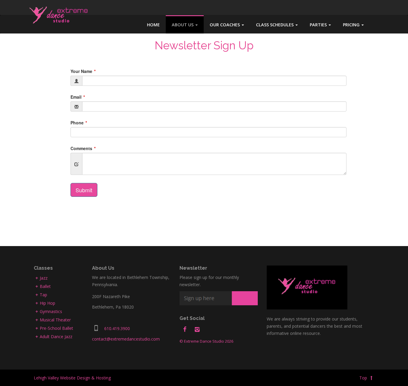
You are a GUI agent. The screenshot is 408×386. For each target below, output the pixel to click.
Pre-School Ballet (56, 328)
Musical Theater (55, 320)
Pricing (352, 25)
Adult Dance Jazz (56, 336)
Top (363, 378)
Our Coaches (225, 25)
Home (153, 25)
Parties (319, 25)
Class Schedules (275, 25)
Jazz (43, 278)
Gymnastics (51, 311)
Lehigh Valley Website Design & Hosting (72, 378)
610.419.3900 (117, 328)
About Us (183, 25)
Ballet (45, 286)
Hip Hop (47, 303)
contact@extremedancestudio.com (126, 339)
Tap (43, 294)
